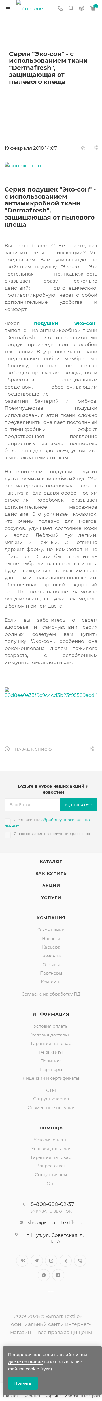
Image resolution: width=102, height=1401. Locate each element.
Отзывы (51, 964)
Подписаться (78, 805)
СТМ (51, 1090)
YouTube (51, 1261)
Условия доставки (51, 1035)
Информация (51, 1014)
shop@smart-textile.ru (55, 1222)
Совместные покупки (51, 1107)
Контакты (51, 981)
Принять (22, 1383)
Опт (51, 1183)
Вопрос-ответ (51, 1165)
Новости (51, 938)
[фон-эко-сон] (51, 165)
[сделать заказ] (51, 692)
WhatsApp (44, 1275)
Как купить (51, 873)
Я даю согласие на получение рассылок (52, 833)
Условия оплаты (51, 1026)
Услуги (51, 897)
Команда (51, 955)
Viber (80, 1261)
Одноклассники (66, 1261)
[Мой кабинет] (81, 9)
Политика (51, 1061)
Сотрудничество (51, 1098)
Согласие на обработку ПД (51, 994)
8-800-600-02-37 (52, 1204)
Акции (51, 885)
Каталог (51, 861)
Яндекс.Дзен (58, 1275)
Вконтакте (22, 1261)
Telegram (37, 1261)
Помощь (51, 1128)
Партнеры (51, 973)
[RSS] (83, 147)
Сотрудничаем (51, 1174)
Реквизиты (51, 1052)
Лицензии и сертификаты (51, 1078)
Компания (51, 917)
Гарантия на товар (51, 1043)
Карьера (51, 947)
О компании (51, 929)
